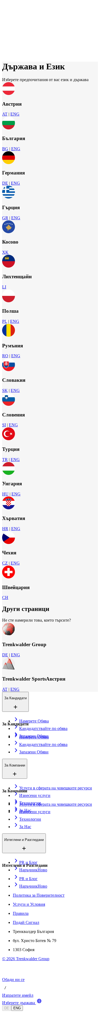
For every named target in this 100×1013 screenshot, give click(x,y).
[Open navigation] (4, 15)
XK (5, 252)
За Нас (20, 35)
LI (4, 287)
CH (5, 597)
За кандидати (26, 24)
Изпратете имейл (17, 995)
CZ (5, 563)
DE (5, 183)
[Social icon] (7, 974)
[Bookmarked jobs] (5, 47)
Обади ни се (13, 979)
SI (4, 425)
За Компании (25, 29)
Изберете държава (18, 1002)
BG (5, 148)
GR (5, 218)
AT (4, 114)
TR (5, 459)
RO (5, 355)
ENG (14, 114)
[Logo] (22, 9)
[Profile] (6, 52)
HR (5, 528)
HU (5, 494)
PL (4, 321)
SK (5, 390)
